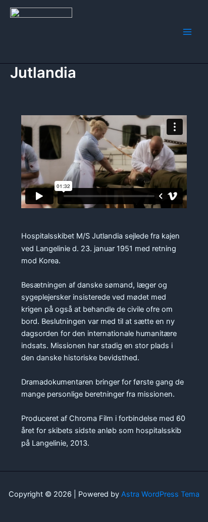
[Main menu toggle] (187, 31)
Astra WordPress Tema (160, 494)
